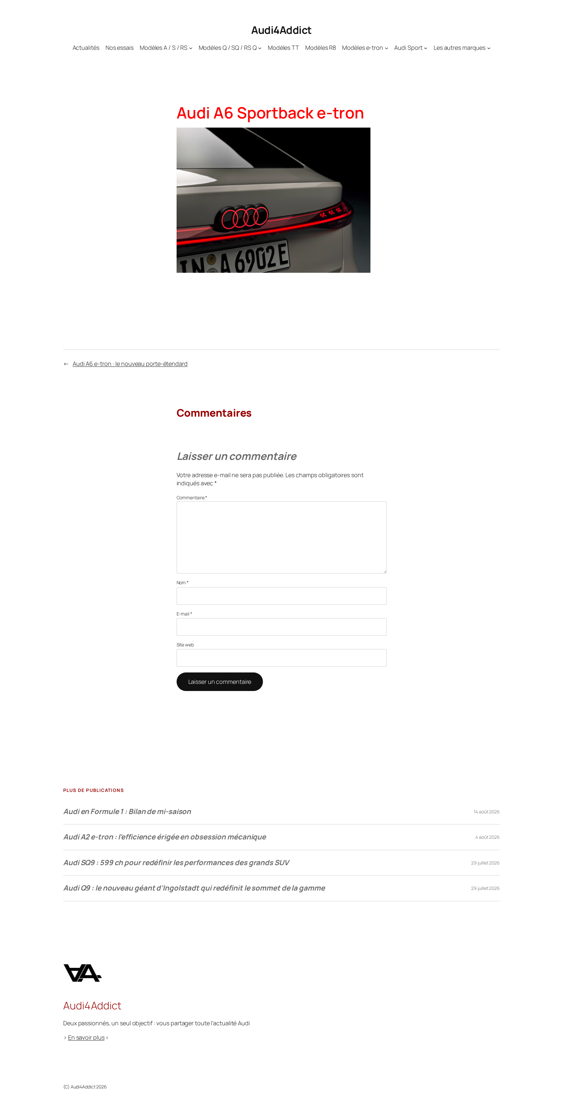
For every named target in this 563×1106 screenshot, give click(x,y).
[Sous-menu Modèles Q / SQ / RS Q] (260, 47)
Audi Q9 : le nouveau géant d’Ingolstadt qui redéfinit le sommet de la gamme (194, 888)
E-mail (184, 614)
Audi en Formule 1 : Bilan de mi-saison (127, 811)
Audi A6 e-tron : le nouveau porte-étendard (130, 363)
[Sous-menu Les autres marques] (489, 47)
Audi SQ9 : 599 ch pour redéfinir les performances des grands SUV (176, 862)
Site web (185, 645)
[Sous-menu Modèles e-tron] (386, 47)
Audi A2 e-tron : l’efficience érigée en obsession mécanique (164, 837)
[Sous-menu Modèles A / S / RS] (191, 47)
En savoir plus (86, 1037)
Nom (183, 582)
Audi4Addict (281, 30)
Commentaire (192, 497)
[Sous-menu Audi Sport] (425, 47)
